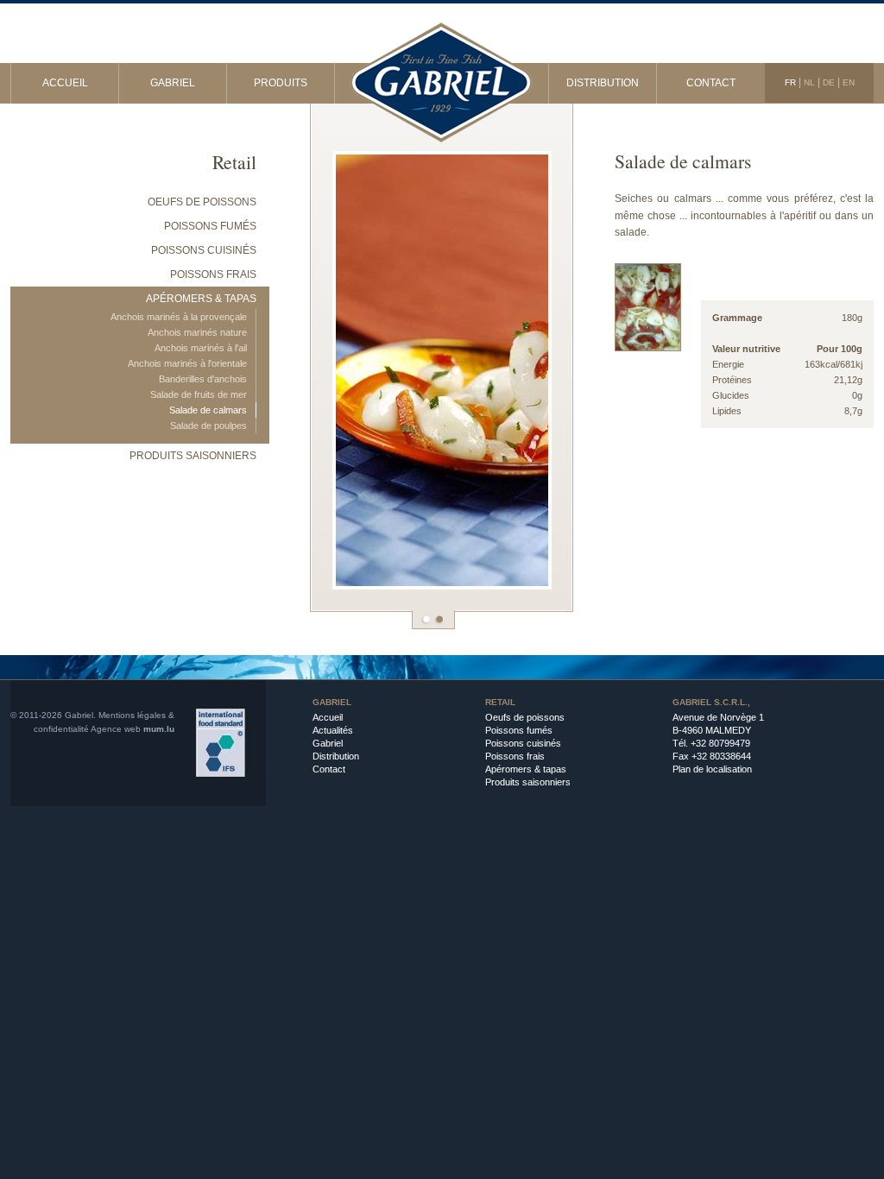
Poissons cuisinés (203, 250)
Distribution (602, 83)
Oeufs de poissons (202, 202)
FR (790, 82)
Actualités (333, 730)
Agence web (116, 729)
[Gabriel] (442, 73)
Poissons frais (213, 274)
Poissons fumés (210, 226)
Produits (280, 83)
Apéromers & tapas (201, 299)
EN (849, 82)
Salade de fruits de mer (198, 394)
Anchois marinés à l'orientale (187, 363)
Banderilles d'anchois (203, 379)
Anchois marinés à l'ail (201, 348)
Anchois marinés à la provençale (178, 317)
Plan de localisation (712, 769)
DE (829, 82)
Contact (711, 83)
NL (809, 82)
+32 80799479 (720, 743)
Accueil (65, 83)
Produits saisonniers (192, 456)
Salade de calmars (208, 410)
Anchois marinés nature (197, 332)
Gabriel (172, 83)
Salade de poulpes (208, 425)
